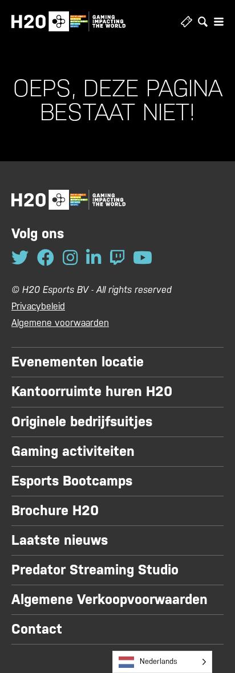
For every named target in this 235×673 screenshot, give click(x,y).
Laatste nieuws (59, 540)
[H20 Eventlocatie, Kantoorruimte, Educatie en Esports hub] (68, 21)
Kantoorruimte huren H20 (91, 391)
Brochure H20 (55, 511)
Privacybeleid (38, 306)
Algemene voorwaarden (60, 322)
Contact (36, 629)
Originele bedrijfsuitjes (81, 422)
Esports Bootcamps (71, 481)
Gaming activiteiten (73, 451)
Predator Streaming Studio (95, 570)
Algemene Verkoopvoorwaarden (109, 599)
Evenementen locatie (77, 362)
